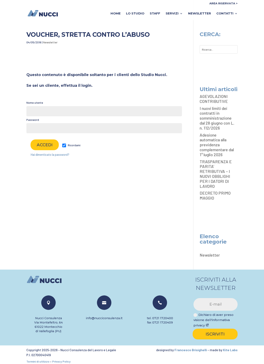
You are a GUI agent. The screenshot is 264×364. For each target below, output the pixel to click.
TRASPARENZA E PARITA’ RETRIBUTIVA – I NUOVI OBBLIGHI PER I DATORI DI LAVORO (216, 174)
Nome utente (34, 102)
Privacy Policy (61, 361)
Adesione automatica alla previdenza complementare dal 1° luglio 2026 (217, 144)
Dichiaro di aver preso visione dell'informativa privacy (213, 320)
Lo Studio (135, 13)
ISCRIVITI (215, 334)
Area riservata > (223, 3)
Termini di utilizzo (37, 361)
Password (32, 119)
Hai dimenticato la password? (50, 154)
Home (116, 13)
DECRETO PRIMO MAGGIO (215, 195)
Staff (155, 13)
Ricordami (73, 145)
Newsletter (199, 13)
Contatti (224, 13)
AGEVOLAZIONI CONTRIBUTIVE (214, 99)
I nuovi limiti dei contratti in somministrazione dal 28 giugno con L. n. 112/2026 (217, 118)
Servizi (172, 13)
